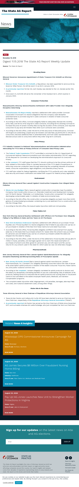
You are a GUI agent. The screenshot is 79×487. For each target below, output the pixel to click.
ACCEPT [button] (18, 482)
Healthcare (14, 375)
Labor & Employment (21, 407)
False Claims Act (19, 378)
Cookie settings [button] (8, 483)
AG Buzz (17, 347)
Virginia (12, 404)
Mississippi (13, 344)
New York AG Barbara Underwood (18, 223)
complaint (22, 270)
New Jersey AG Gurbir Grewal (17, 261)
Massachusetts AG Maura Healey (18, 113)
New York (13, 372)
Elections (23, 347)
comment (14, 162)
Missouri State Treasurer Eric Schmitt (20, 84)
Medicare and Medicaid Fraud (35, 378)
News (5, 54)
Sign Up (67, 441)
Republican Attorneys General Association (48, 300)
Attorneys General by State (70, 464)
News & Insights (70, 461)
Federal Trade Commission (19, 153)
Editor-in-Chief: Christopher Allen (53, 14)
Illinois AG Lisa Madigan (15, 190)
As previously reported (15, 89)
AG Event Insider (70, 467)
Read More (9, 352)
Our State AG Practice (69, 471)
